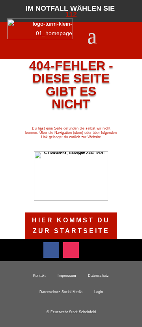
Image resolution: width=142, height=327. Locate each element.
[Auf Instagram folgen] (71, 250)
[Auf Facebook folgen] (51, 250)
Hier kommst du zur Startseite (71, 225)
